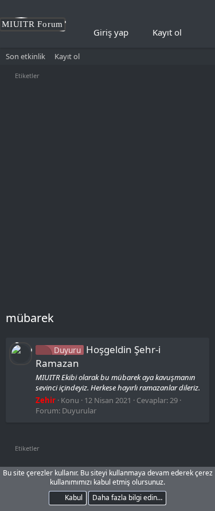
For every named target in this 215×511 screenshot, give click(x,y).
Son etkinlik (25, 56)
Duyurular (79, 410)
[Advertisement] (107, 196)
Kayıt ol (67, 56)
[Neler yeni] (198, 33)
